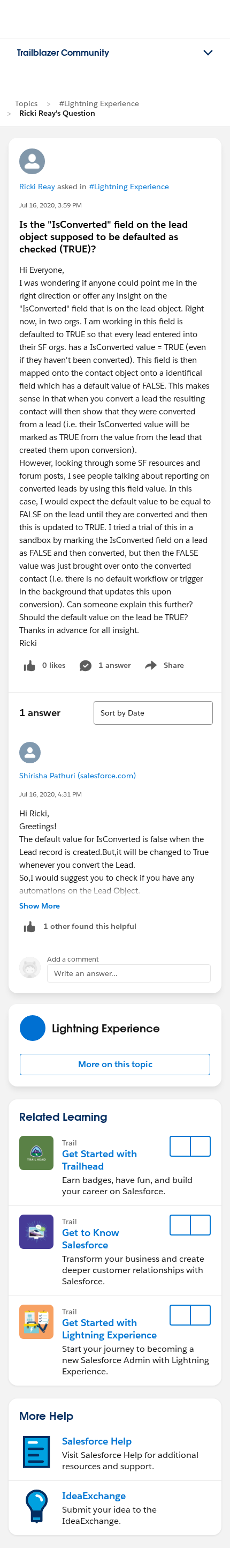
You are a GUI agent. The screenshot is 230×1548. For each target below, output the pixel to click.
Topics (26, 103)
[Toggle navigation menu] (208, 53)
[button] (115, 1064)
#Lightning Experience (99, 103)
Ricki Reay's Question (57, 113)
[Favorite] (180, 1146)
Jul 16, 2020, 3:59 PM (50, 205)
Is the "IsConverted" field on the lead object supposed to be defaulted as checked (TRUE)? (103, 236)
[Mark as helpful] (29, 926)
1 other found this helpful (89, 926)
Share (163, 667)
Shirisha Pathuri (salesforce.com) (77, 775)
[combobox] (153, 713)
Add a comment (73, 959)
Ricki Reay (37, 186)
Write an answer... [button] (86, 973)
